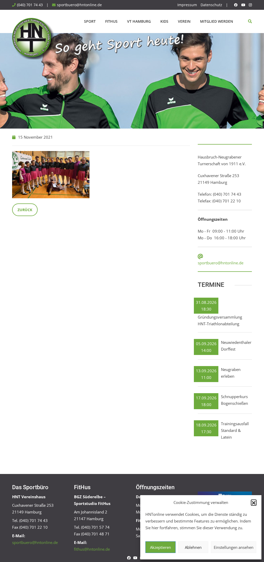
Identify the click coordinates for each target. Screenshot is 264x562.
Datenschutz (211, 5)
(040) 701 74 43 (30, 5)
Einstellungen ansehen (233, 547)
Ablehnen (193, 547)
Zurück (25, 209)
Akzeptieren (160, 547)
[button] (253, 502)
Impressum (187, 5)
